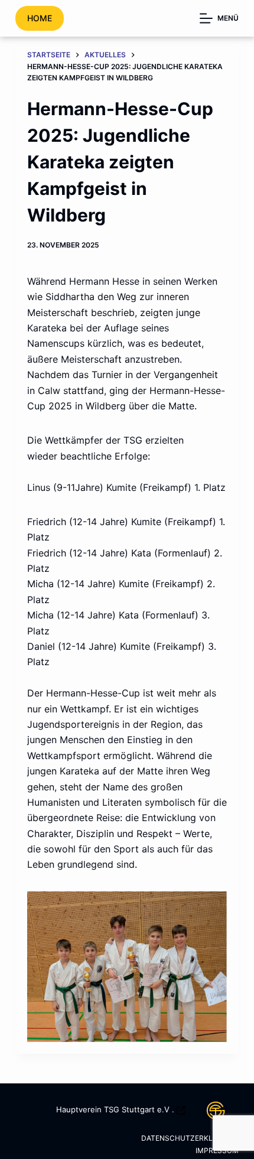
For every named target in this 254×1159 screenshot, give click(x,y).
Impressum (217, 1150)
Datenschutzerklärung (190, 1138)
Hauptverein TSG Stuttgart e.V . (115, 1109)
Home (39, 18)
